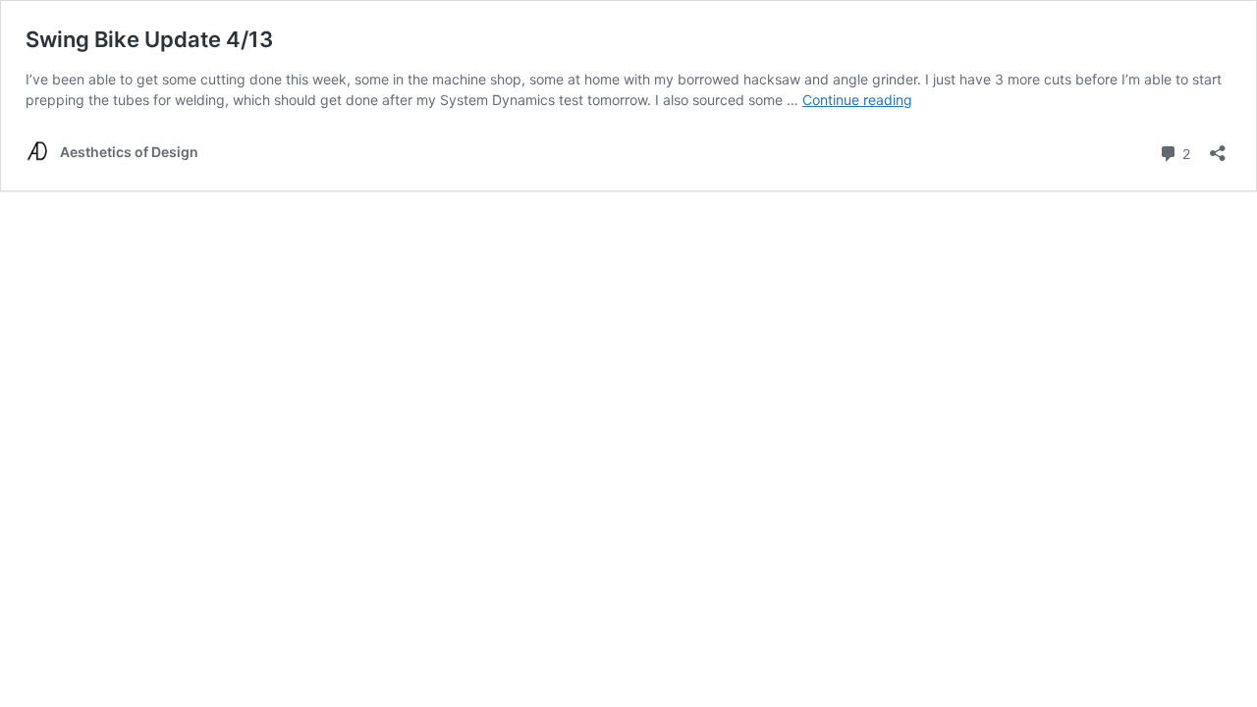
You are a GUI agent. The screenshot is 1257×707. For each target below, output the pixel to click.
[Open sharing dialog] (1217, 147)
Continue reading (857, 99)
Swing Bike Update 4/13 (149, 39)
